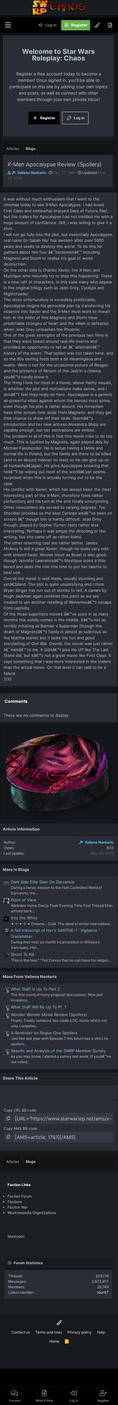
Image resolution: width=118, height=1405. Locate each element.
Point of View (23, 899)
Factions (15, 1201)
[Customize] (97, 25)
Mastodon (16, 1236)
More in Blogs (16, 869)
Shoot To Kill (22, 954)
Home (54, 1341)
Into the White (24, 917)
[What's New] (110, 25)
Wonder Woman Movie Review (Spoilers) (49, 1014)
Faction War (18, 1207)
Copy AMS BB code (20, 1128)
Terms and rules (48, 1332)
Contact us (20, 1332)
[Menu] (8, 25)
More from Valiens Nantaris (30, 976)
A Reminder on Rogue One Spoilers (44, 1032)
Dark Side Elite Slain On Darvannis (42, 881)
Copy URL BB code (20, 1110)
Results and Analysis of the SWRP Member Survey (58, 1050)
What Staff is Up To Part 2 (35, 989)
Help (101, 1332)
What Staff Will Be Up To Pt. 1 (38, 1006)
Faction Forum (20, 1196)
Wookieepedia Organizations (32, 1212)
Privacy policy (79, 1332)
